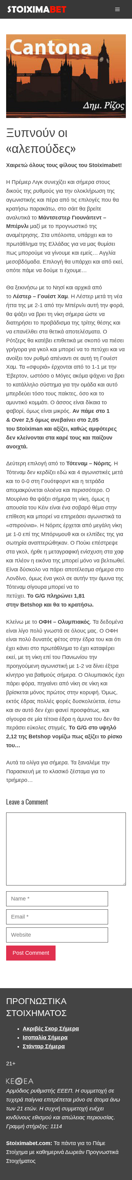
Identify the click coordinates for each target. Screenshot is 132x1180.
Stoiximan (29, 429)
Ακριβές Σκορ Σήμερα (51, 1029)
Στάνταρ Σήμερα (44, 1046)
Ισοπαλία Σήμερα (45, 1037)
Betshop (31, 605)
